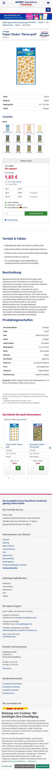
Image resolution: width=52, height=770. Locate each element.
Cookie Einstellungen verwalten (15, 565)
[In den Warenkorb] (18, 468)
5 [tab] (24, 478)
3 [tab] (16, 478)
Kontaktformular (9, 637)
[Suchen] (48, 10)
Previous (2, 448)
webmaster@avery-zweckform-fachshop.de (20, 630)
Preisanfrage (12, 220)
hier (6, 398)
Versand (6, 540)
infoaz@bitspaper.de (24, 624)
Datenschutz (7, 555)
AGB (4, 552)
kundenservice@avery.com (26, 618)
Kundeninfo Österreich (11, 687)
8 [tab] (35, 478)
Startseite (32, 22)
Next (50, 448)
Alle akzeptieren (42, 766)
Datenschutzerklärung (16, 761)
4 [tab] (20, 478)
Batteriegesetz (8, 562)
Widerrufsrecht (8, 546)
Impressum (7, 668)
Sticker (41, 22)
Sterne (17, 25)
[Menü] (3, 3)
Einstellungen (7, 766)
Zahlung (6, 543)
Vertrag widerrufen (10, 568)
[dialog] (26, 739)
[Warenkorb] (48, 3)
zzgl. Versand (16, 182)
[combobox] (23, 10)
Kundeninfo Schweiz (10, 690)
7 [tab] (31, 478)
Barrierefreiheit (8, 559)
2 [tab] (12, 478)
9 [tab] (39, 478)
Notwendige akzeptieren (24, 766)
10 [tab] (43, 478)
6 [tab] (28, 478)
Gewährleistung (9, 549)
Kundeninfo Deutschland (12, 684)
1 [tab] (9, 478)
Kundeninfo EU (8, 693)
